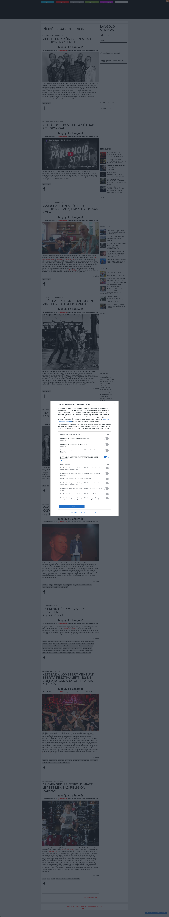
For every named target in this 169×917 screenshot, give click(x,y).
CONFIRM (72, 506)
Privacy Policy (94, 513)
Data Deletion (74, 513)
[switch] (106, 438)
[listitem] (84, 435)
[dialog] (84, 458)
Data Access (84, 513)
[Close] (115, 404)
